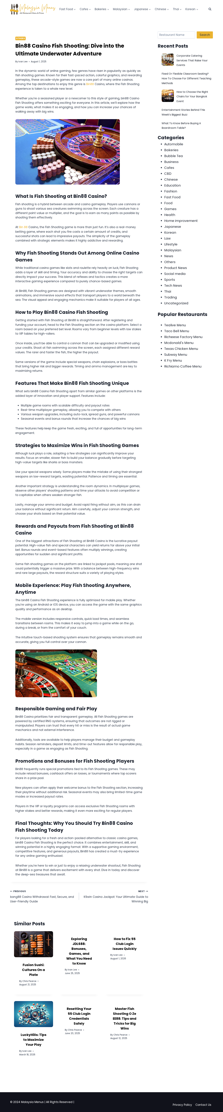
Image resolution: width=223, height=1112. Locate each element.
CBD (167, 173)
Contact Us (203, 1105)
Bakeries (171, 150)
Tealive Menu (175, 325)
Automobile (173, 144)
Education (172, 185)
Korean (170, 232)
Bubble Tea (173, 156)
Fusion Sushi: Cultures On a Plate (33, 970)
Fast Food (172, 197)
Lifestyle (170, 244)
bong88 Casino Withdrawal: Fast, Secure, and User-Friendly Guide (42, 896)
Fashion (170, 191)
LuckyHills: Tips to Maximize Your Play (33, 1039)
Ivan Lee (23, 61)
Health (169, 215)
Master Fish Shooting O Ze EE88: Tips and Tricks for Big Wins (124, 1018)
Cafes (169, 167)
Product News (175, 268)
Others (20, 38)
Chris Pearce (29, 981)
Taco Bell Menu (176, 331)
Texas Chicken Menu (181, 348)
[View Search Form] (210, 9)
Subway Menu (175, 354)
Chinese (171, 179)
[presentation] (33, 944)
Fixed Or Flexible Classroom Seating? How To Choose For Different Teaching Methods (186, 78)
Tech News (173, 285)
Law (167, 238)
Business (171, 162)
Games (170, 209)
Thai (167, 291)
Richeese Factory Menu (183, 337)
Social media (175, 273)
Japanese (172, 226)
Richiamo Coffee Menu (182, 366)
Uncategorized (176, 303)
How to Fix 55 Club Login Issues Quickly (125, 944)
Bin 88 (23, 227)
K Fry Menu (173, 360)
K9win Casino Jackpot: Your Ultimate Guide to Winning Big (116, 896)
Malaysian (172, 250)
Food (168, 203)
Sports (169, 279)
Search (205, 35)
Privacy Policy (182, 1105)
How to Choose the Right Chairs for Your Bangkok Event (192, 96)
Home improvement (181, 220)
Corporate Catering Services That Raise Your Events (192, 60)
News (168, 256)
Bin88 (90, 84)
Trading (170, 297)
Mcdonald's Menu (178, 343)
